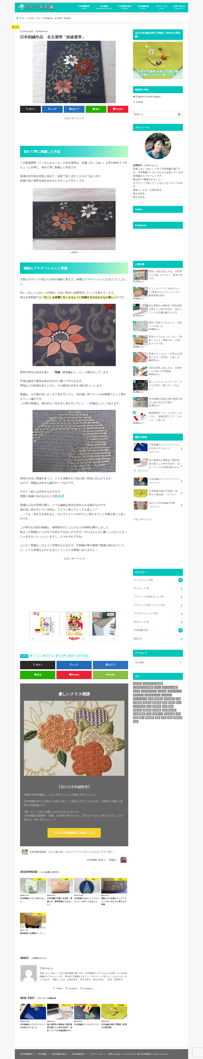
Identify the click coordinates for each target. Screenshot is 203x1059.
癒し (142, 718)
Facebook (72, 988)
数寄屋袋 (147, 710)
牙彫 (135, 718)
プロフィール (161, 7)
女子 (149, 706)
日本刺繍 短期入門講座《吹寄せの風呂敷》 (163, 493)
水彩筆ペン (157, 714)
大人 (179, 703)
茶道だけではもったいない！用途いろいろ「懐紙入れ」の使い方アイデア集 (165, 340)
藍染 (138, 638)
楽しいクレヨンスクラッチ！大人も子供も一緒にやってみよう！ (165, 385)
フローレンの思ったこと (149, 605)
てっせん (36, 656)
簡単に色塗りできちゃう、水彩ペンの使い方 (165, 324)
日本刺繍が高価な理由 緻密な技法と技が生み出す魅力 (165, 401)
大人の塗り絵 (139, 706)
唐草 (73, 656)
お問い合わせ (179, 7)
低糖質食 (156, 703)
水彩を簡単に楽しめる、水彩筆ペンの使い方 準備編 (165, 370)
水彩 (149, 714)
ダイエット (141, 588)
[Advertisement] (74, 131)
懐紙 (171, 706)
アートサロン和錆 (170, 687)
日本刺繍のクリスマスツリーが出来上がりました (164, 448)
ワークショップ (140, 699)
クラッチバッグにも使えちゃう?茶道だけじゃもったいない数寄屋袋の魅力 (165, 292)
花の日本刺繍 (143, 1054)
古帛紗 (171, 703)
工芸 (165, 706)
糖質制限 (149, 718)
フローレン (46, 968)
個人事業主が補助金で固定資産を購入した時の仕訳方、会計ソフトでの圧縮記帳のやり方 (165, 309)
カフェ (136, 691)
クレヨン (162, 691)
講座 (170, 718)
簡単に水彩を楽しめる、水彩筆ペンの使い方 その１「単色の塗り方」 (165, 275)
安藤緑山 (156, 706)
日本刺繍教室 (84, 7)
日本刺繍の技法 (124, 7)
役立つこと (141, 622)
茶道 (164, 718)
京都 (178, 699)
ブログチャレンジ (146, 613)
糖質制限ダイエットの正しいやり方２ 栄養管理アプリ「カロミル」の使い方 (165, 416)
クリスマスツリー (149, 691)
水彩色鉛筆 (169, 714)
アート (157, 687)
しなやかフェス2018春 (153, 684)
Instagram (88, 988)
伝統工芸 (49, 656)
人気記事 (137, 703)
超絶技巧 (177, 718)
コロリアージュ (174, 691)
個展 (165, 703)
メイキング (166, 695)
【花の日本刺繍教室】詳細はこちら (74, 832)
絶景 (157, 718)
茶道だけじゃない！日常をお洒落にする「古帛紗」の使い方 (165, 355)
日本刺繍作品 (143, 7)
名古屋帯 (62, 656)
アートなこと (143, 580)
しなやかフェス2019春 (143, 687)
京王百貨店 (169, 699)
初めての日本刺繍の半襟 (162, 505)
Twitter (59, 988)
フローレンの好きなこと (148, 596)
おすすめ (137, 684)
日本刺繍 (104, 7)
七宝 (150, 699)
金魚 (135, 721)
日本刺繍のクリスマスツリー (164, 481)
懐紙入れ (137, 710)
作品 (25, 656)
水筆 (178, 714)
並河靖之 (158, 699)
